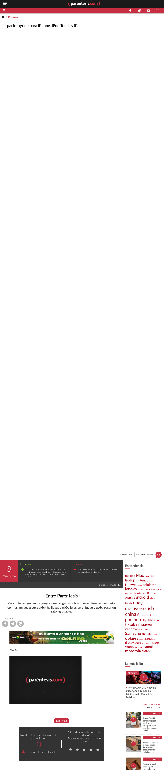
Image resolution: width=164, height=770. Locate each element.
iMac (158, 620)
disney (129, 642)
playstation (140, 593)
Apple (129, 597)
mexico (130, 575)
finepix (151, 581)
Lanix (153, 639)
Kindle (155, 643)
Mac (140, 575)
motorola (133, 651)
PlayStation (148, 620)
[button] (4, 10)
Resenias (13, 17)
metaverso (135, 608)
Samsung (133, 634)
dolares (131, 638)
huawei (145, 625)
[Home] (3, 17)
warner (138, 647)
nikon (152, 598)
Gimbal (155, 634)
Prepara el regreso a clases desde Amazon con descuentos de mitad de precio (150, 747)
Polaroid (149, 576)
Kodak (139, 585)
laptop (130, 580)
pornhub (133, 620)
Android (141, 597)
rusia (143, 643)
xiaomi (148, 647)
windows (132, 629)
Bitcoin (151, 593)
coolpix (141, 639)
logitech (147, 633)
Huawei (130, 585)
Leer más (61, 720)
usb (150, 608)
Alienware (128, 594)
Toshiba (140, 590)
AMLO (145, 651)
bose (138, 642)
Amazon (144, 615)
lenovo (131, 589)
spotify (130, 647)
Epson (147, 639)
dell (137, 625)
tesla (128, 603)
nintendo (142, 580)
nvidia (143, 629)
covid (158, 590)
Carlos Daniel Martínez (151, 704)
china (130, 614)
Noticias (132, 673)
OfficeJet (148, 643)
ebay (138, 603)
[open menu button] (5, 3)
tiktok (130, 625)
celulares (149, 585)
